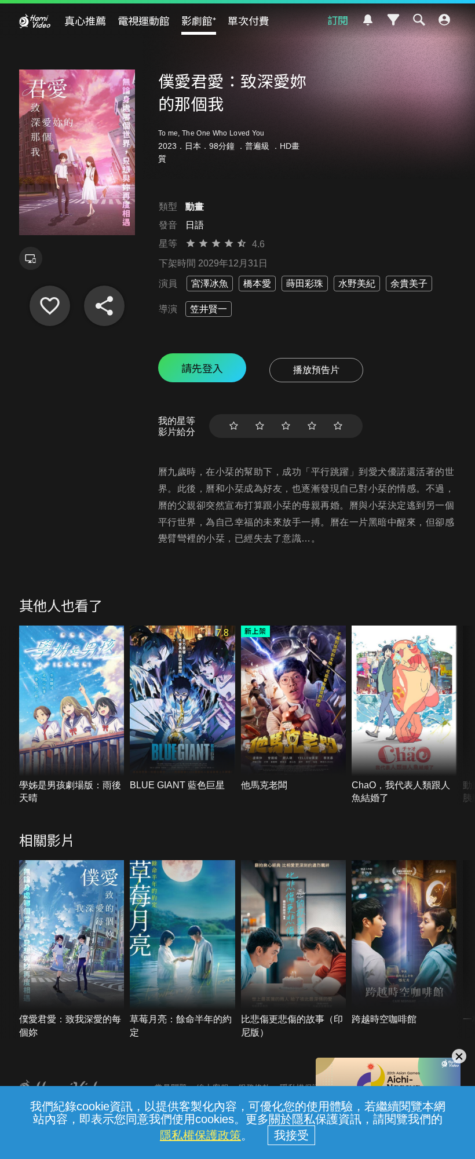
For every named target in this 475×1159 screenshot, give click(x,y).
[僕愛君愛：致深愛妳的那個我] (50, 306)
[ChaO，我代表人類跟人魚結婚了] (404, 715)
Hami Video (34, 20)
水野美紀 (356, 283)
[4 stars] (312, 426)
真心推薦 (85, 20)
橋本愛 (257, 283)
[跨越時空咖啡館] (404, 943)
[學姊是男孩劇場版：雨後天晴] (72, 715)
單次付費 (248, 20)
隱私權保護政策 (200, 1135)
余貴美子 (408, 283)
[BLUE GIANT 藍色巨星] (182, 709)
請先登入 (202, 367)
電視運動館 (144, 20)
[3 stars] (286, 426)
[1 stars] (234, 426)
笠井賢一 (208, 309)
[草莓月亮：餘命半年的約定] (182, 949)
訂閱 (337, 19)
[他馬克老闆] (293, 709)
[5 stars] (338, 426)
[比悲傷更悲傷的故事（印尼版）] (293, 949)
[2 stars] (260, 426)
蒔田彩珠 (304, 283)
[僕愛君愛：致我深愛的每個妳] (72, 949)
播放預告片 (316, 370)
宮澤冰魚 (209, 283)
